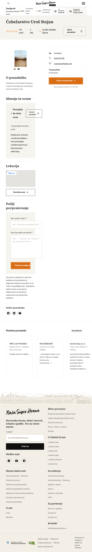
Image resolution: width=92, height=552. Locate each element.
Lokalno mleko (53, 447)
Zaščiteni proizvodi (55, 423)
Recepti (51, 431)
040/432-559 (59, 58)
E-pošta (9, 432)
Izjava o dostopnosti (45, 547)
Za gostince (52, 517)
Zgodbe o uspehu (54, 485)
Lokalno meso (53, 442)
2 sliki (31, 31)
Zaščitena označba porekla (16, 485)
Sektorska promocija (56, 476)
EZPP (50, 498)
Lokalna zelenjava (55, 460)
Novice (50, 489)
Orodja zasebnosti (44, 543)
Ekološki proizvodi (13, 480)
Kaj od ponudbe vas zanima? (22, 233)
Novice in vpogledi (55, 509)
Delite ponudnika (71, 31)
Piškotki (56, 543)
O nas (8, 513)
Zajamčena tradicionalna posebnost (20, 493)
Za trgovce (52, 513)
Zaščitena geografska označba (18, 489)
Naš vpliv (9, 517)
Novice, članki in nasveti (57, 427)
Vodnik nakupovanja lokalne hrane (61, 418)
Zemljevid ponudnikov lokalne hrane (61, 414)
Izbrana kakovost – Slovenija (17, 476)
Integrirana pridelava (14, 502)
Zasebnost (54, 539)
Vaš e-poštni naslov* (19, 218)
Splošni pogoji (43, 539)
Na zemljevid (77, 331)
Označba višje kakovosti (15, 498)
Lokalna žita (52, 464)
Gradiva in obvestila (55, 493)
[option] (20, 58)
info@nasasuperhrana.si (57, 528)
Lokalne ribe (53, 451)
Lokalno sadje (53, 455)
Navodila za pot (19, 192)
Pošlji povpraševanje (64, 81)
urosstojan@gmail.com (63, 64)
